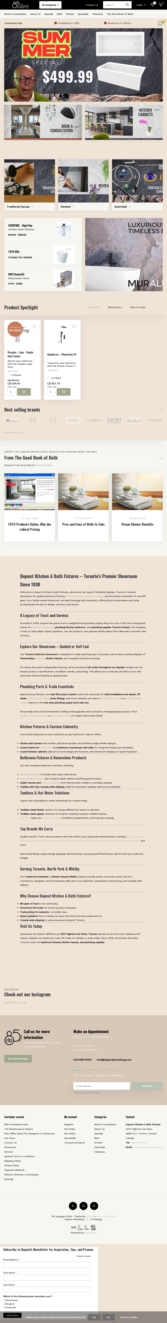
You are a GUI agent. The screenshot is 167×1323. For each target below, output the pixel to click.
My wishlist (70, 1138)
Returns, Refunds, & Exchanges (21, 1174)
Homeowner (11, 1300)
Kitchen (70, 14)
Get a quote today (18, 1058)
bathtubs (40, 658)
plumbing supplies (94, 596)
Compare (16, 374)
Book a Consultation (15, 14)
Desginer (10, 1303)
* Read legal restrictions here (86, 1092)
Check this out (13, 1002)
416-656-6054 (82, 1059)
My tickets (70, 1133)
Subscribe (147, 1086)
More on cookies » (129, 1317)
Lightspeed (90, 1232)
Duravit (24, 840)
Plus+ (99, 1216)
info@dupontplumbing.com (114, 1059)
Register (68, 1124)
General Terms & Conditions (19, 1156)
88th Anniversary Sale (16, 1124)
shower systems (50, 782)
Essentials (83, 14)
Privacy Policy (11, 1165)
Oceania (126, 840)
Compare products (74, 1142)
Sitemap (8, 1179)
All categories (49, 4)
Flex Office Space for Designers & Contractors (29, 1133)
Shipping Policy (12, 1160)
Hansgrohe (52, 840)
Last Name (9, 1284)
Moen (62, 840)
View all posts (44, 465)
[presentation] (154, 410)
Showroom (10, 1147)
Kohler (138, 836)
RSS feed (110, 1216)
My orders (69, 1128)
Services (8, 1151)
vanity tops (46, 747)
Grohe (41, 840)
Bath (59, 14)
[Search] (127, 4)
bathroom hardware (43, 627)
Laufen (33, 840)
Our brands (11, 432)
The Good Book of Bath (120, 14)
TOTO (130, 836)
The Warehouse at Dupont (18, 1128)
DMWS (90, 1216)
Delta (70, 840)
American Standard (84, 840)
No (108, 1317)
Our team (25, 817)
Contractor (10, 1307)
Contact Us (92, 4)
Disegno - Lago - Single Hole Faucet (20, 354)
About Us (35, 14)
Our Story (9, 1138)
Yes (94, 1317)
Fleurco (136, 840)
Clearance (97, 14)
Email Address (11, 1259)
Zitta (118, 840)
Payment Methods (14, 1170)
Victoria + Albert (105, 840)
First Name (10, 1272)
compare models (51, 817)
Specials (48, 14)
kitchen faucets (74, 596)
